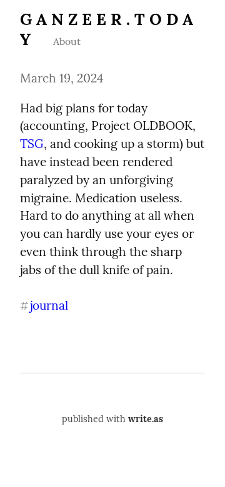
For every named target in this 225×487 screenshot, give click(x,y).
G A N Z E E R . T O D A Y (106, 29)
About (67, 41)
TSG (32, 143)
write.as (145, 419)
